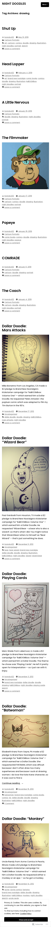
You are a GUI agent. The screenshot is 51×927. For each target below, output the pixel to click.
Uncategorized (10, 414)
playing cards (39, 685)
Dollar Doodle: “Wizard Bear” (14, 440)
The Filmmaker (15, 137)
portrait (18, 46)
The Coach (11, 290)
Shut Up (9, 28)
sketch (25, 46)
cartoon (11, 43)
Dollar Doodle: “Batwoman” (14, 708)
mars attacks (7, 420)
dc (10, 797)
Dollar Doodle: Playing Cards (14, 575)
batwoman (9, 795)
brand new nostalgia (16, 78)
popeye (18, 240)
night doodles (8, 46)
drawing (32, 43)
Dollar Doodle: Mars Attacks (14, 328)
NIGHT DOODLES (14, 4)
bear (6, 550)
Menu (45, 4)
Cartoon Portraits (11, 40)
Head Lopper (13, 64)
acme (6, 889)
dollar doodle (10, 417)
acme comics (16, 889)
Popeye (8, 222)
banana (26, 889)
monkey (26, 895)
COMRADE (11, 258)
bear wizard (14, 550)
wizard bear (37, 555)
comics (19, 43)
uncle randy (14, 898)
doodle (26, 43)
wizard (28, 555)
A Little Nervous (15, 102)
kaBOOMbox (31, 81)
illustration (41, 43)
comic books (31, 78)
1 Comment (9, 803)
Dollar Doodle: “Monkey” (23, 818)
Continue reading (11, 783)
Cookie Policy (25, 913)
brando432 (9, 37)
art (5, 43)
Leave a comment (12, 48)
